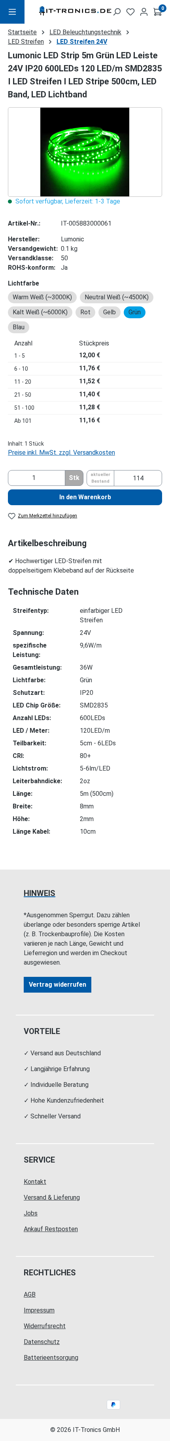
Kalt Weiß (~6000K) (40, 312)
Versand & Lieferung (52, 1197)
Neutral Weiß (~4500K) (117, 297)
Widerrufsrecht (45, 1326)
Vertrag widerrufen (57, 984)
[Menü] (12, 12)
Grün (134, 312)
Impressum (39, 1310)
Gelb (109, 312)
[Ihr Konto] (143, 12)
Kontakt (35, 1181)
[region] (85, 152)
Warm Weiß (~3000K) (42, 297)
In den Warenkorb (85, 497)
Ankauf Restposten (51, 1229)
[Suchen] (116, 12)
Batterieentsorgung (51, 1357)
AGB (30, 1294)
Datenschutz (42, 1342)
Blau (19, 327)
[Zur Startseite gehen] (63, 12)
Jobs (31, 1213)
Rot (85, 312)
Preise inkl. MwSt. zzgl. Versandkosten (61, 452)
